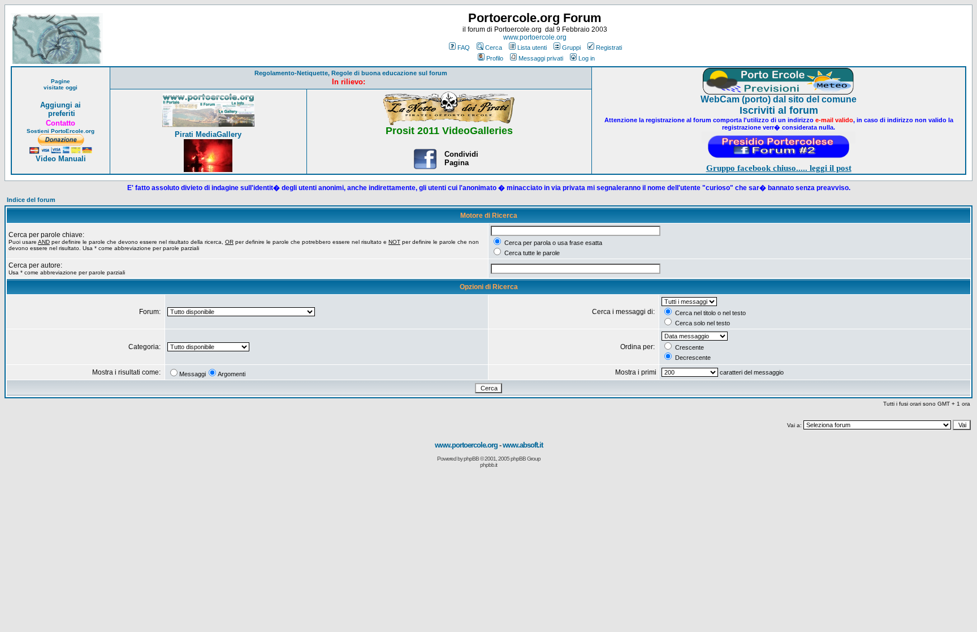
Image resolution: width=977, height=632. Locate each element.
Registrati (609, 47)
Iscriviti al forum (779, 110)
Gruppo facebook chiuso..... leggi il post (778, 168)
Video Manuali (61, 158)
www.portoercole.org (535, 37)
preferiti (60, 113)
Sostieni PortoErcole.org (60, 131)
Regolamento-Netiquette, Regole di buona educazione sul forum (350, 73)
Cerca (493, 47)
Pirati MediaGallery (208, 134)
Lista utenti (532, 47)
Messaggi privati (540, 58)
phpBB (471, 458)
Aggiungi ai (60, 105)
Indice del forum (31, 199)
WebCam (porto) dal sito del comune (779, 99)
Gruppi (571, 47)
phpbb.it (488, 465)
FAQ (463, 47)
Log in (586, 58)
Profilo (494, 58)
